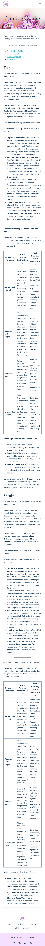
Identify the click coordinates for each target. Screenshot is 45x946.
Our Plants (21, 924)
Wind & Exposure (14, 57)
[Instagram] (30, 942)
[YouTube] (19, 942)
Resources (34, 924)
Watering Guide (13, 54)
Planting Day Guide (15, 51)
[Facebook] (14, 942)
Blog (17, 928)
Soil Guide (11, 59)
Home (9, 924)
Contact (26, 928)
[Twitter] (25, 942)
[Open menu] (39, 4)
